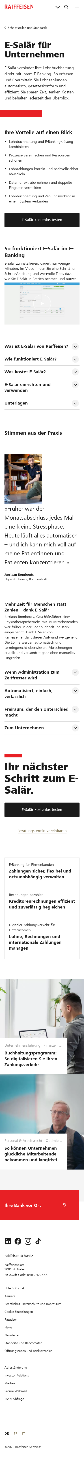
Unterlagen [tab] (16, 403)
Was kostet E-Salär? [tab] (25, 371)
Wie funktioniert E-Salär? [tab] (30, 359)
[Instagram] (28, 1241)
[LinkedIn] (7, 1241)
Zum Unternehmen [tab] (24, 727)
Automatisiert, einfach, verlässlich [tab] (29, 693)
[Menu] (77, 6)
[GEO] (64, 1204)
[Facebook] (18, 1241)
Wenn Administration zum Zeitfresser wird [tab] (32, 675)
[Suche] (66, 6)
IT (23, 1433)
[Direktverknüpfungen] (57, 6)
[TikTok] (38, 1241)
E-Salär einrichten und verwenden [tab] (28, 387)
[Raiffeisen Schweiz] (19, 6)
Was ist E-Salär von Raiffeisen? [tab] (36, 346)
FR (15, 1433)
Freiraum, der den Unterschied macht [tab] (37, 712)
